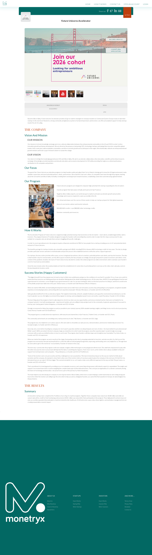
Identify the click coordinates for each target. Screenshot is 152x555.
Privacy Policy (128, 504)
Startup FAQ (76, 504)
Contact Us (128, 509)
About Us (50, 501)
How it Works (77, 501)
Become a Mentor (116, 39)
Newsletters (50, 509)
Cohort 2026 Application (116, 50)
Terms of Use (128, 501)
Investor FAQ (103, 504)
